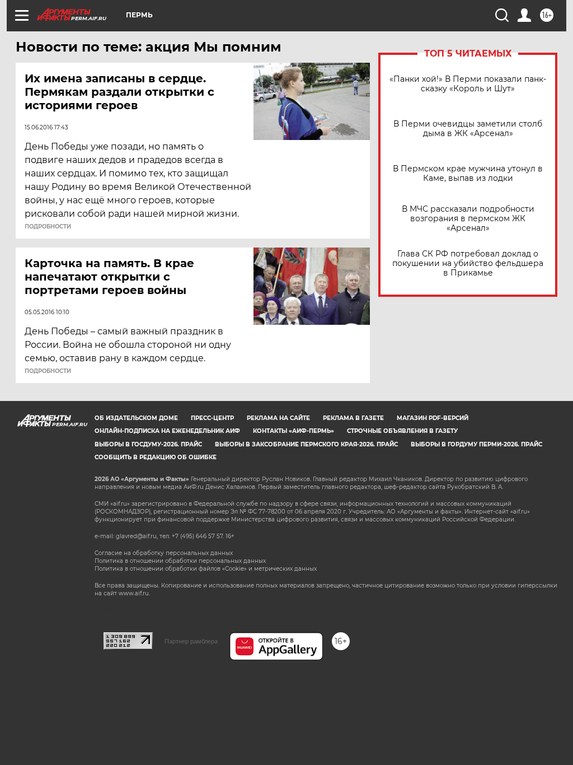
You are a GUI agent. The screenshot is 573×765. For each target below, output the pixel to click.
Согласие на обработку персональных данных (164, 553)
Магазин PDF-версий (432, 418)
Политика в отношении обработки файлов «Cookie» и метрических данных (206, 568)
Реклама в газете (353, 418)
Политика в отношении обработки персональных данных (180, 561)
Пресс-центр (212, 418)
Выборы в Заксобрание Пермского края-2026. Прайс (306, 444)
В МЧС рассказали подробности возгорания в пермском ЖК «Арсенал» (468, 218)
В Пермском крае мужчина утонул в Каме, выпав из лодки (468, 173)
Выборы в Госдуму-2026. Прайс (148, 444)
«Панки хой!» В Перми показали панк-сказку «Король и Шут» (467, 84)
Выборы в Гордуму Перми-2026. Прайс (476, 444)
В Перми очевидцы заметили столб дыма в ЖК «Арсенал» (467, 128)
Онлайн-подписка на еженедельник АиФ (167, 431)
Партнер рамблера (191, 641)
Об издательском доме (136, 418)
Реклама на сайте (278, 418)
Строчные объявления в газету (402, 431)
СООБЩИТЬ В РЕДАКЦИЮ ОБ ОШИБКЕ (156, 457)
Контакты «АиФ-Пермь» (293, 431)
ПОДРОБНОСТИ (48, 227)
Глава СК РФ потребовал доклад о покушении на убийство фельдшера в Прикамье (467, 263)
